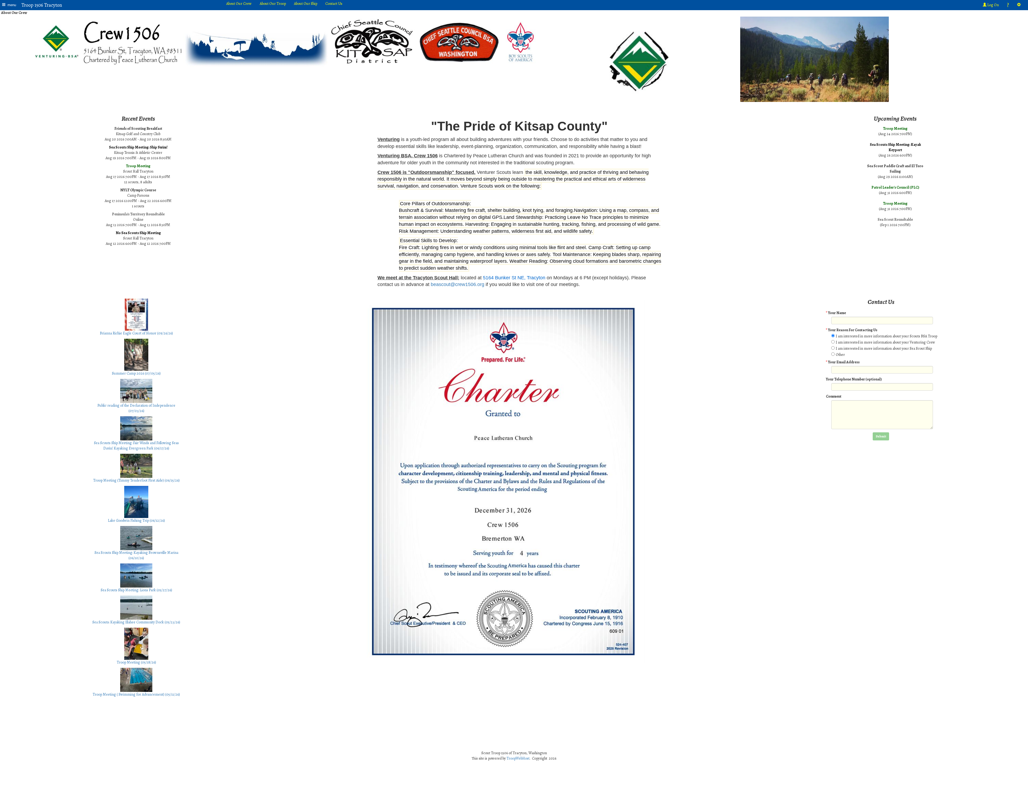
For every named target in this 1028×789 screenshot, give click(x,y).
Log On (993, 4)
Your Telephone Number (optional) (854, 379)
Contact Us (333, 3)
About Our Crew (239, 3)
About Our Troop (273, 3)
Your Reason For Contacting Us (851, 330)
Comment (833, 396)
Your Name (836, 312)
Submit (881, 436)
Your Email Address (843, 362)
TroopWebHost (518, 758)
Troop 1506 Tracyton (41, 5)
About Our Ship (305, 3)
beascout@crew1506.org (457, 284)
